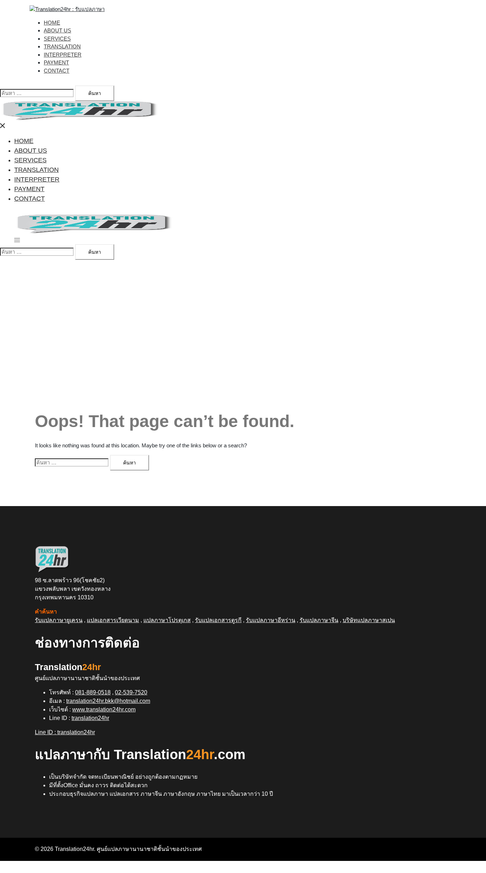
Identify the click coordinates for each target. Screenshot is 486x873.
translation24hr (90, 718)
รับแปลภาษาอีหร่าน (270, 620)
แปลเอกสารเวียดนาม (113, 620)
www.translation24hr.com (104, 709)
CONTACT (56, 71)
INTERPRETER (62, 55)
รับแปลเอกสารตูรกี (218, 620)
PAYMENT (56, 62)
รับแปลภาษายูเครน (59, 620)
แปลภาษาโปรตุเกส (167, 620)
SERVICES (57, 39)
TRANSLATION (62, 46)
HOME (52, 23)
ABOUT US (57, 30)
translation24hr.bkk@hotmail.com (108, 701)
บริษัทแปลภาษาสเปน (369, 620)
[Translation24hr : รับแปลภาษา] (67, 9)
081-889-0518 (93, 692)
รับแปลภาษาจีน (319, 620)
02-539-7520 (131, 692)
